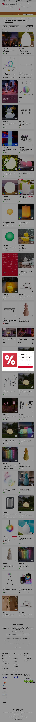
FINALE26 (25, 364)
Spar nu (25, 366)
